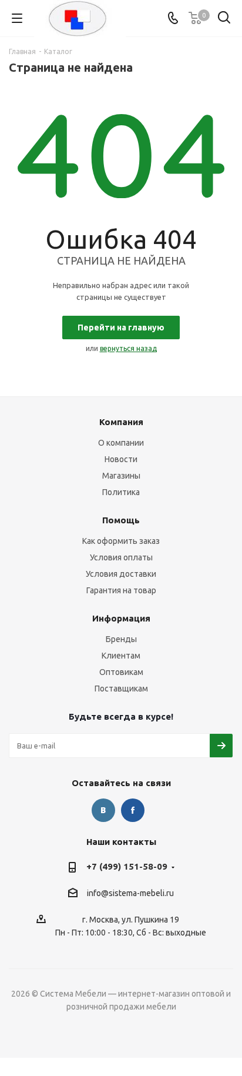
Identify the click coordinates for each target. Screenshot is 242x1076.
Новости (121, 459)
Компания (121, 422)
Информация (121, 618)
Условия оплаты (121, 557)
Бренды (121, 639)
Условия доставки (121, 574)
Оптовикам (121, 672)
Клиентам (121, 655)
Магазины (121, 475)
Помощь (121, 520)
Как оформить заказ (121, 541)
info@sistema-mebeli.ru (130, 893)
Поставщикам (121, 688)
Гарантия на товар (121, 590)
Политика (121, 492)
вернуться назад (128, 348)
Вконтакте (103, 810)
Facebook (132, 810)
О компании (121, 442)
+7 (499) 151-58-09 (126, 866)
